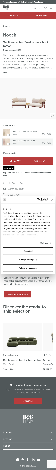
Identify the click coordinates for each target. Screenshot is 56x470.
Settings (44, 243)
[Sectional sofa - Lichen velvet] (22, 337)
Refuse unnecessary (28, 268)
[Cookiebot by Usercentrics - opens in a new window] (37, 199)
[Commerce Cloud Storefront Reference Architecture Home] (6, 7)
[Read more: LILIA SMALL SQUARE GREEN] (6, 132)
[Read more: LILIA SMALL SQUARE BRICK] (6, 142)
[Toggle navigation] (51, 7)
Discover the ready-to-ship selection (25, 309)
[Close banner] (52, 200)
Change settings (26, 259)
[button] (35, 7)
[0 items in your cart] (45, 7)
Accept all (28, 251)
